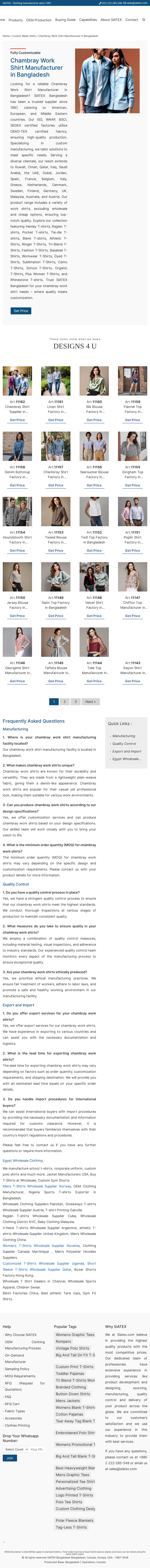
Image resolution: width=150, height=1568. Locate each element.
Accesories (13, 1418)
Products (15, 20)
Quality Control (124, 744)
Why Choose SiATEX (21, 1335)
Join (10, 1458)
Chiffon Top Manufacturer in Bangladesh (132, 607)
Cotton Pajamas (69, 1414)
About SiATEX (111, 20)
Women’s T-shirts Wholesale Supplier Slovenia (41, 1246)
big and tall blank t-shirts (75, 1456)
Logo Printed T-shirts (74, 1495)
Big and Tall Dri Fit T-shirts (75, 1355)
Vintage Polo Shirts (72, 1348)
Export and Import (126, 751)
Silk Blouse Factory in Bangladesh (94, 412)
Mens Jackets (68, 1401)
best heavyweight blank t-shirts (75, 1468)
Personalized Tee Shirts (75, 1481)
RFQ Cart (12, 1404)
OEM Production (39, 20)
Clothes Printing (17, 1425)
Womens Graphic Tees (75, 1334)
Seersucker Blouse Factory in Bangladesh (94, 477)
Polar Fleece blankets (74, 1520)
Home (6, 35)
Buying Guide (65, 20)
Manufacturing (123, 736)
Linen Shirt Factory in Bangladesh (56, 412)
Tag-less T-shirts (71, 1527)
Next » (91, 702)
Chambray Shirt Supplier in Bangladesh (17, 412)
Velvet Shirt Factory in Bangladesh (94, 607)
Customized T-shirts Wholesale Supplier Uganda (43, 1263)
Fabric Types (15, 1411)
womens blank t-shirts (75, 1407)
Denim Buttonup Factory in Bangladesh (17, 477)
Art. (17, 402)
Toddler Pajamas (70, 1373)
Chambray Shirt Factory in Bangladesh (56, 477)
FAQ (8, 1397)
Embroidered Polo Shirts (75, 1433)
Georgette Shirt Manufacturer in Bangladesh (17, 673)
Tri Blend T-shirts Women (75, 1380)
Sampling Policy (17, 1369)
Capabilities (88, 20)
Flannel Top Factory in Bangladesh (133, 412)
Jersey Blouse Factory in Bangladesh (17, 607)
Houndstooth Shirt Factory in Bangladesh (17, 542)
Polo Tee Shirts (69, 1502)
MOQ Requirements (20, 1376)
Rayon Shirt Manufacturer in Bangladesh (132, 673)
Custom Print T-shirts (74, 1367)
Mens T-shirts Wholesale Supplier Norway (37, 1186)
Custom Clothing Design (75, 1509)
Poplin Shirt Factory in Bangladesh (133, 542)
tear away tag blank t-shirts (75, 1421)
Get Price (21, 311)
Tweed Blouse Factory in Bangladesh (56, 542)
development (129, 1382)
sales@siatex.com (137, 3)
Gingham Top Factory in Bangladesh (132, 477)
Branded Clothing (71, 1387)
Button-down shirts (73, 1394)
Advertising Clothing (73, 1488)
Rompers (63, 1341)
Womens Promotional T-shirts (75, 1444)
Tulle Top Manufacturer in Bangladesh (94, 673)
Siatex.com (125, 1335)
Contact (131, 20)
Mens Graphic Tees (72, 1475)
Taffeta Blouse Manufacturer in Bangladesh (56, 673)
